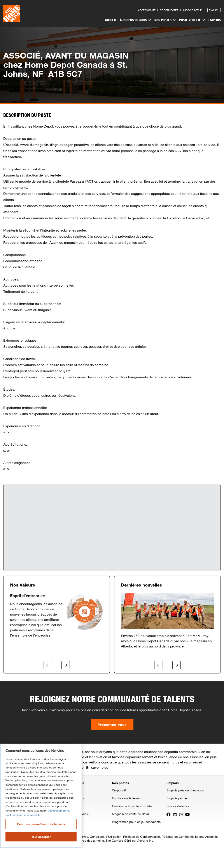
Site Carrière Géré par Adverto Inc (129, 840)
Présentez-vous (112, 724)
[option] (56, 615)
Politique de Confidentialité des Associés (190, 836)
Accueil (110, 20)
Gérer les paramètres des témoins (41, 824)
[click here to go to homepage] (11, 13)
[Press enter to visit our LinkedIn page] (175, 814)
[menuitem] (110, 20)
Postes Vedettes (177, 806)
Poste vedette (190, 20)
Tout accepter (41, 836)
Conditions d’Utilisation (105, 836)
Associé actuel (193, 10)
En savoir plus (97, 767)
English (214, 10)
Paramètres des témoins (87, 840)
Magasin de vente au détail (130, 814)
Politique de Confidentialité (141, 836)
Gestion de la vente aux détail (132, 806)
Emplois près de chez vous (185, 790)
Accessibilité (147, 10)
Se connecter (169, 10)
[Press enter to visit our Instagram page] (181, 814)
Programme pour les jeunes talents (136, 822)
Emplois (214, 20)
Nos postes (163, 20)
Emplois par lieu (177, 798)
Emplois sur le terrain (126, 798)
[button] (48, 665)
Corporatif (119, 790)
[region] (41, 796)
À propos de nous (134, 20)
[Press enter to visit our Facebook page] (168, 814)
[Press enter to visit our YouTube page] (187, 814)
